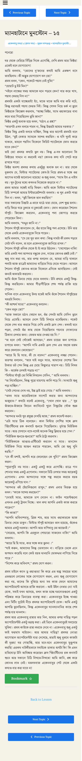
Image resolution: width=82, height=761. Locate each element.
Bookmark (19, 678)
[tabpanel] (41, 367)
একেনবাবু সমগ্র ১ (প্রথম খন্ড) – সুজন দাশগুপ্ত (29, 43)
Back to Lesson (41, 699)
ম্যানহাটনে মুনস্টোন (61, 43)
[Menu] (5, 3)
